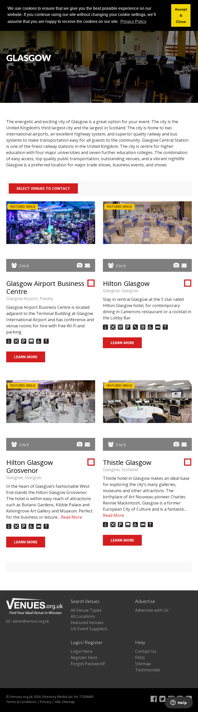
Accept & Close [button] (181, 15)
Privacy (45, 701)
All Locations (83, 616)
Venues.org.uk (21, 696)
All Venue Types (86, 610)
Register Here (84, 657)
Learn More (25, 356)
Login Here (81, 651)
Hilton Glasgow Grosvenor (29, 466)
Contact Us (145, 651)
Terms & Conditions (21, 701)
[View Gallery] (79, 265)
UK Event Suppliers (89, 629)
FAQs (140, 657)
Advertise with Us (152, 610)
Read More (71, 517)
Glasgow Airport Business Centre (45, 287)
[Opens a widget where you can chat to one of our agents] (178, 703)
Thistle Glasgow (127, 462)
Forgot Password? (88, 663)
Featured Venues (87, 622)
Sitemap (143, 663)
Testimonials (147, 670)
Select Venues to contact (43, 188)
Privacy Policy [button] (133, 21)
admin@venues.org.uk (30, 621)
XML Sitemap (65, 701)
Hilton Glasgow (126, 283)
